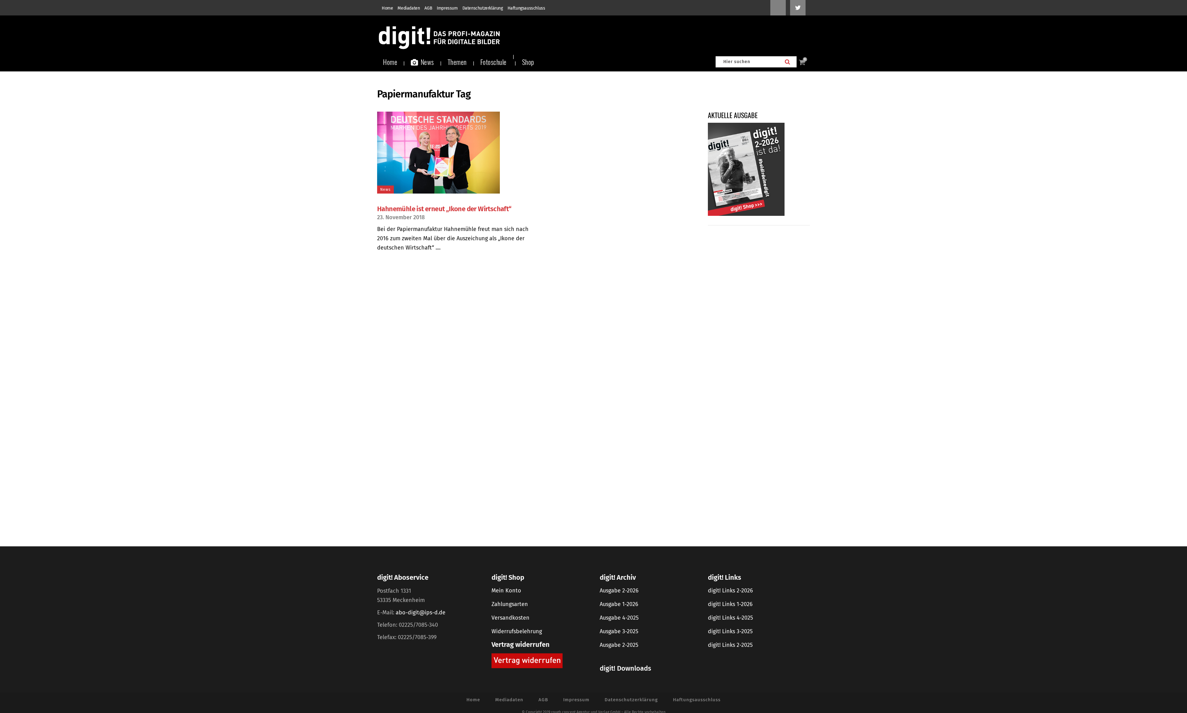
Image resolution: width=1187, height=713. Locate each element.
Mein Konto (506, 590)
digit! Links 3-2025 (730, 631)
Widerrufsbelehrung (516, 631)
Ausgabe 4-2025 (619, 617)
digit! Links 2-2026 (730, 590)
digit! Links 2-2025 (730, 645)
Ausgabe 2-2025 (619, 645)
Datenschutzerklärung (482, 8)
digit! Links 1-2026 (730, 604)
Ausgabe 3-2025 (619, 631)
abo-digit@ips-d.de (420, 612)
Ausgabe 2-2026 (619, 590)
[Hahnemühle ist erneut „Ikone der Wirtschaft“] (453, 153)
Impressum (447, 8)
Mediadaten (409, 8)
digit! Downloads (625, 668)
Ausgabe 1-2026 (619, 604)
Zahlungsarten (509, 604)
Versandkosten (510, 617)
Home (387, 8)
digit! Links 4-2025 (730, 617)
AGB (428, 8)
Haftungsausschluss (526, 8)
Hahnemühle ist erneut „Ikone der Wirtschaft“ (444, 209)
